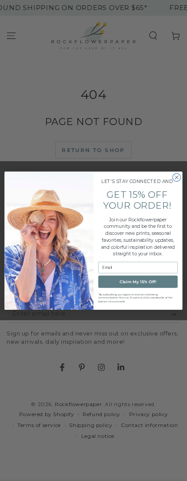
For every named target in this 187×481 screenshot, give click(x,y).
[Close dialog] (176, 177)
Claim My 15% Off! (138, 281)
